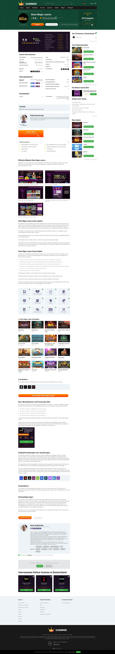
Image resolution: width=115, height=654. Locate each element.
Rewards (20, 621)
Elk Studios (34, 371)
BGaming (85, 153)
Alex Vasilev (29, 555)
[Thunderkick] (39, 71)
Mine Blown (85, 122)
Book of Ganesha (86, 69)
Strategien (70, 7)
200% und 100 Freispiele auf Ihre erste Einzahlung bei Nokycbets (89, 91)
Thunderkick (20, 345)
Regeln (63, 7)
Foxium (46, 346)
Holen (26, 441)
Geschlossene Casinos (23, 607)
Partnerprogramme (66, 602)
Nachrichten (43, 609)
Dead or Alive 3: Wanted (88, 54)
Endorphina (85, 71)
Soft (41, 605)
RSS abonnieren (57, 648)
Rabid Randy (85, 129)
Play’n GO (34, 345)
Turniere (42, 7)
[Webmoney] (31, 83)
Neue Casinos (21, 602)
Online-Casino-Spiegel (77, 109)
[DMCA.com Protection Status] (57, 645)
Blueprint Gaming (61, 345)
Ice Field (85, 144)
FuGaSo (84, 64)
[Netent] (64, 69)
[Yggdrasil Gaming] (33, 71)
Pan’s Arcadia (86, 47)
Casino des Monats (44, 602)
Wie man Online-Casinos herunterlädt (80, 107)
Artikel (56, 7)
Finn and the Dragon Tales (88, 137)
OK (78, 652)
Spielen (37, 24)
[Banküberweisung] (37, 83)
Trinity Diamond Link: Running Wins (89, 63)
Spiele (28, 7)
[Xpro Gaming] (68, 69)
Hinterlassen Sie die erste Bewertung (49, 18)
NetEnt (19, 331)
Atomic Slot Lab (61, 358)
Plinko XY (85, 151)
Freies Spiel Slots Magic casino (43, 395)
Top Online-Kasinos (76, 102)
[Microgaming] (35, 71)
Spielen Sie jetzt (25, 517)
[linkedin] (31, 528)
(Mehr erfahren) (72, 651)
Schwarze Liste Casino (23, 605)
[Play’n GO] (37, 71)
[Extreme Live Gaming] (66, 69)
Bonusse (49, 7)
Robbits (85, 77)
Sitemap (42, 612)
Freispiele (34, 7)
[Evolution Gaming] (62, 69)
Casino (22, 7)
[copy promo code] (89, 23)
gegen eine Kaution (23, 434)
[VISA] (33, 83)
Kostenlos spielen (24, 326)
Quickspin (85, 78)
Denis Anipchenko (24, 125)
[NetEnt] (31, 71)
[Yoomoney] (35, 83)
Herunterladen (37, 517)
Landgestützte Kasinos (45, 614)
